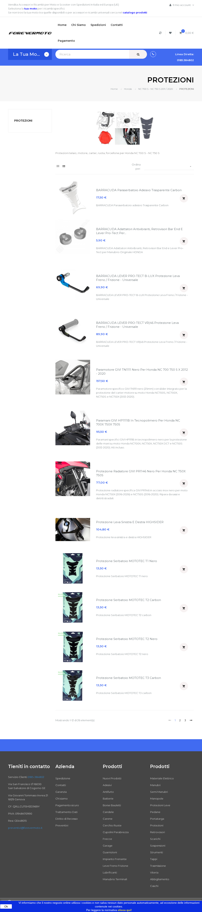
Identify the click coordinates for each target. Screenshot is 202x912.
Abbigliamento (159, 879)
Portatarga (157, 818)
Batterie (108, 798)
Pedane (155, 812)
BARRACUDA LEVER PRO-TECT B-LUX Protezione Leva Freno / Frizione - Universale (138, 278)
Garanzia (61, 791)
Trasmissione (158, 865)
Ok (6, 906)
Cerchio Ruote (112, 825)
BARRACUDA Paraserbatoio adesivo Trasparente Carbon (139, 190)
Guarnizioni (110, 852)
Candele (108, 812)
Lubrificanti (110, 872)
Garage (107, 845)
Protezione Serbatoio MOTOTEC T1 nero (126, 561)
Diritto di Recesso (66, 818)
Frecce (107, 838)
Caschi (154, 885)
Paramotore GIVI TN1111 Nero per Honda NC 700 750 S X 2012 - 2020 (142, 371)
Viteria (154, 872)
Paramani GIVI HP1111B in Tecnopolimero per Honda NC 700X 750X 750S (138, 422)
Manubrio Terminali (115, 879)
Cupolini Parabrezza (116, 832)
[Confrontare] (161, 32)
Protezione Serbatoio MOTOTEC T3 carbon (128, 678)
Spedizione (62, 778)
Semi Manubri (159, 791)
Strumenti (156, 852)
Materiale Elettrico (162, 778)
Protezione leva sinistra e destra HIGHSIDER (130, 522)
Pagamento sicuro (67, 805)
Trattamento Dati (66, 812)
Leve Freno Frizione (115, 865)
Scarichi (155, 838)
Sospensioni (157, 845)
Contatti (60, 785)
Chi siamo (61, 798)
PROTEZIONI (23, 120)
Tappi (153, 859)
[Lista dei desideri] (171, 32)
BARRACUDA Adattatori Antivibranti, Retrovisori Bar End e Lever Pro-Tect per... (139, 231)
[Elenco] (63, 166)
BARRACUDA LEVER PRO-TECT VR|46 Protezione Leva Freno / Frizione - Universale (137, 325)
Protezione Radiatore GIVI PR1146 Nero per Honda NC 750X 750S (141, 473)
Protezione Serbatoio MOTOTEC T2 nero (126, 639)
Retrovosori (157, 832)
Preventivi (61, 825)
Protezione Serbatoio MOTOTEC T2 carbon (128, 600)
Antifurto (108, 791)
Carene (107, 818)
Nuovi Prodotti (112, 778)
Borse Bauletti (112, 805)
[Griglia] (57, 166)
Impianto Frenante (115, 859)
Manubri (155, 785)
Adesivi (107, 785)
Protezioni (156, 825)
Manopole (156, 798)
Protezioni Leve (160, 805)
